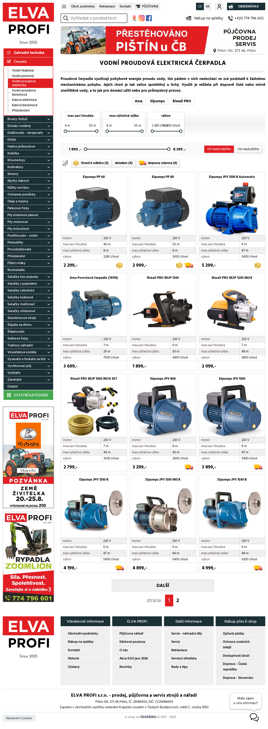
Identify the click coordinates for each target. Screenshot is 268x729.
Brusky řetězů (17, 119)
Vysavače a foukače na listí (26, 359)
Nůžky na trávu (18, 187)
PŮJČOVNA (150, 6)
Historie (73, 658)
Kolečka (13, 153)
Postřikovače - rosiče (22, 235)
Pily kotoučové (18, 229)
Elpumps (157, 101)
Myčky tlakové (18, 181)
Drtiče (11, 139)
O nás (123, 650)
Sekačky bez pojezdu (22, 277)
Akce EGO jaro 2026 (133, 658)
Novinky (125, 667)
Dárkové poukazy (132, 642)
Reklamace (107, 6)
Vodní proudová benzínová (24, 92)
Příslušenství (21, 110)
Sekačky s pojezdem (22, 283)
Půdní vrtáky (16, 263)
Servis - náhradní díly (186, 633)
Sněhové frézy (17, 338)
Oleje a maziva (17, 201)
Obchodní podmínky (83, 633)
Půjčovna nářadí (131, 633)
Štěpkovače (16, 331)
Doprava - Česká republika (235, 666)
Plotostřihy (15, 242)
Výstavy (74, 667)
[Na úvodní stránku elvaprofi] (28, 23)
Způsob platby (233, 633)
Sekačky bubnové (20, 297)
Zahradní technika (29, 53)
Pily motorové (17, 222)
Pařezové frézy (18, 208)
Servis (175, 642)
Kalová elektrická (24, 100)
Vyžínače (13, 373)
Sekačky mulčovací (21, 304)
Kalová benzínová (24, 105)
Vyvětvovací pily (19, 366)
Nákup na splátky (208, 18)
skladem (124, 163)
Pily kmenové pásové (22, 215)
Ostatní (12, 386)
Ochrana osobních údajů (236, 644)
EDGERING (148, 717)
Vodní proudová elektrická (24, 83)
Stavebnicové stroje (21, 318)
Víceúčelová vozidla (21, 352)
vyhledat (66, 18)
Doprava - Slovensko (238, 678)
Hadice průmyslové (21, 146)
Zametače (14, 379)
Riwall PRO (182, 101)
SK (208, 6)
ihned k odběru (94, 163)
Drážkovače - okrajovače (25, 133)
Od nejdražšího (248, 149)
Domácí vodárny (19, 126)
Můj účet (219, 6)
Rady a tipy (179, 667)
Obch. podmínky (83, 6)
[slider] (65, 131)
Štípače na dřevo (19, 325)
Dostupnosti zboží (236, 655)
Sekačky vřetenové (21, 311)
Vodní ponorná (23, 76)
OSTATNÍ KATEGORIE (31, 395)
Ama (138, 101)
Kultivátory (15, 167)
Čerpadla (20, 61)
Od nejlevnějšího (219, 149)
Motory (12, 174)
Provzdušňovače (19, 249)
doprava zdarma (162, 163)
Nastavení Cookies (19, 718)
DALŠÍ (163, 585)
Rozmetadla (16, 270)
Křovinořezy (16, 160)
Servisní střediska (184, 658)
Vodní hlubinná (23, 70)
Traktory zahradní (20, 345)
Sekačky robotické (20, 290)
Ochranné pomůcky (21, 194)
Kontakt (125, 6)
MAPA (134, 18)
